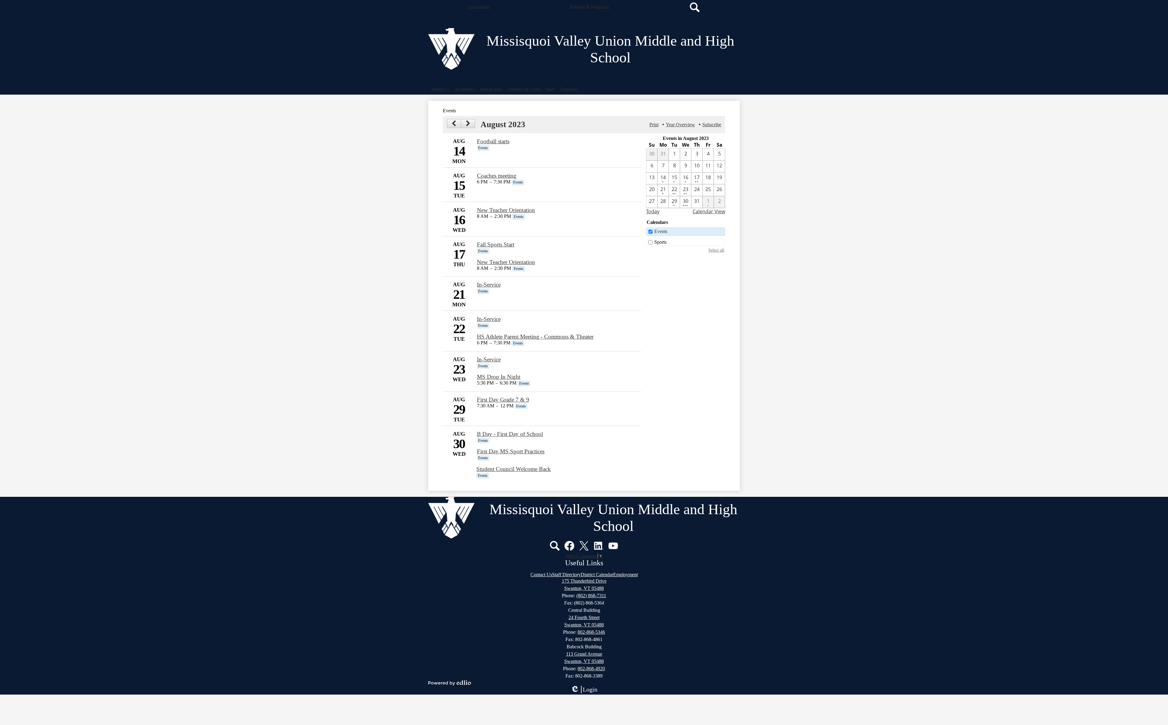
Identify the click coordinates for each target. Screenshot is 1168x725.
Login (586, 689)
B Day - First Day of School (510, 434)
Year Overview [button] (680, 124)
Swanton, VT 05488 (584, 588)
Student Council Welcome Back (513, 469)
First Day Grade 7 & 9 (503, 399)
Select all (716, 250)
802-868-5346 (591, 632)
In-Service (489, 284)
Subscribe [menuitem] (711, 124)
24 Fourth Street (584, 617)
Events (660, 231)
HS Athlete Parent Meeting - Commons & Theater (535, 336)
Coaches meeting (496, 176)
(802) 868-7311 (591, 595)
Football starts (493, 141)
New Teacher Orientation (506, 210)
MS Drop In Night (498, 377)
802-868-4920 (591, 668)
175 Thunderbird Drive (584, 581)
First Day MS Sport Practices (510, 451)
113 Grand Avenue (584, 654)
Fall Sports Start (495, 244)
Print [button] (654, 124)
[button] (479, 7)
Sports (660, 242)
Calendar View (709, 211)
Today (652, 211)
